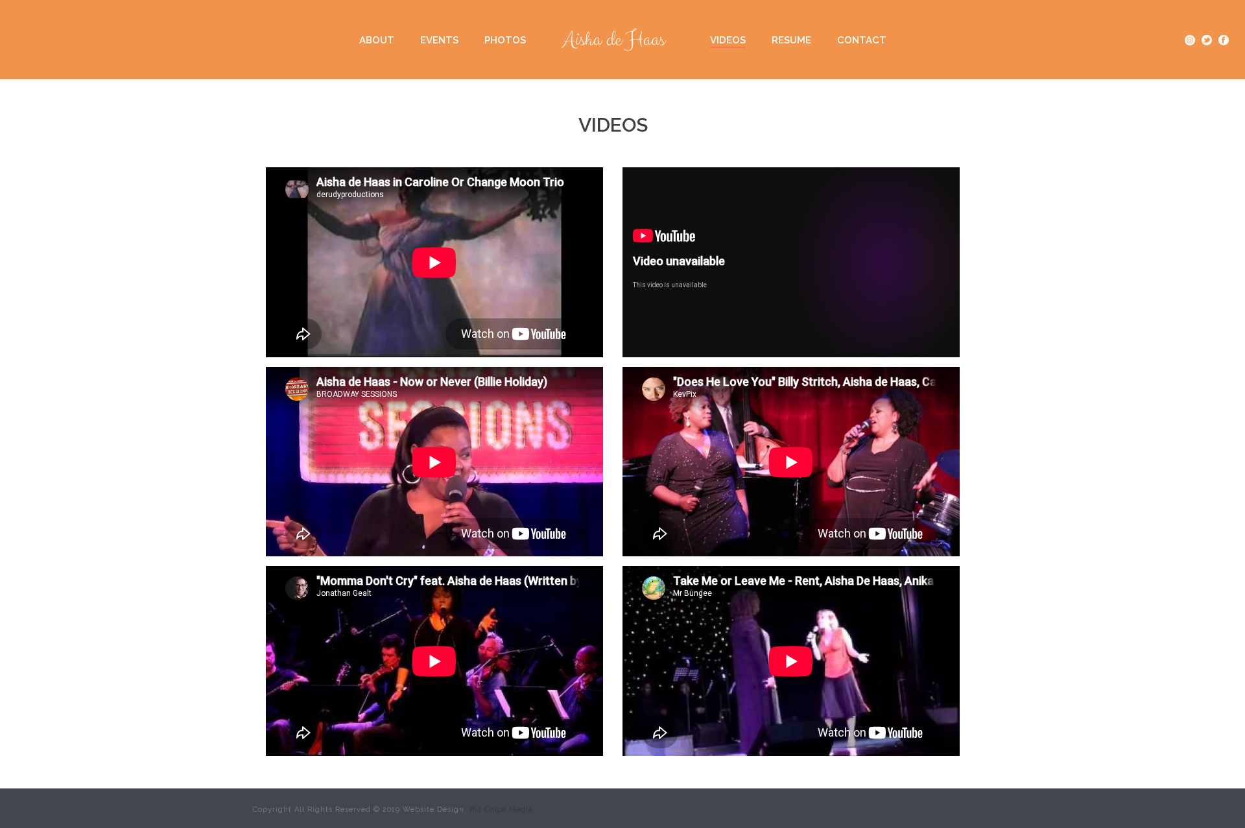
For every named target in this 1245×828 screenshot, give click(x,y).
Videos (728, 40)
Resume (791, 40)
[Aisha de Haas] (618, 39)
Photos (505, 40)
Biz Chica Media (500, 809)
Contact (861, 40)
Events (439, 40)
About (376, 40)
